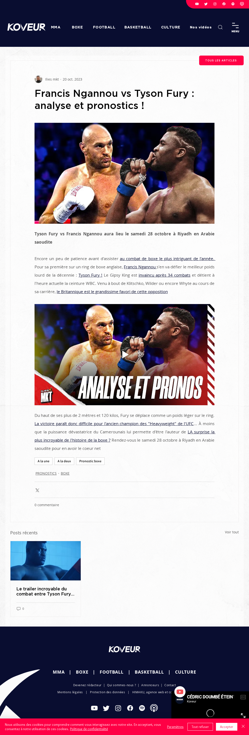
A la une (43, 461)
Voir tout (232, 532)
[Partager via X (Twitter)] (37, 489)
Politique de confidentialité (89, 729)
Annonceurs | (152, 685)
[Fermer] (243, 726)
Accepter (226, 727)
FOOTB (107, 672)
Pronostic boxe (90, 461)
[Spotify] (233, 4)
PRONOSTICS (46, 473)
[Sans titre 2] (242, 4)
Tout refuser (200, 727)
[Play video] (124, 354)
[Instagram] (215, 4)
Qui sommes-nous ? (121, 685)
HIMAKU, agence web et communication (162, 692)
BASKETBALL (149, 672)
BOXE (65, 473)
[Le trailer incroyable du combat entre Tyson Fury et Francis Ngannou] (45, 560)
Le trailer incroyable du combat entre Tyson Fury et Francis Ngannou (43, 591)
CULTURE (185, 672)
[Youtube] (197, 4)
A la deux (64, 461)
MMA (59, 672)
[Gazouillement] (206, 4)
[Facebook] (224, 4)
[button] (201, 27)
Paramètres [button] (175, 727)
